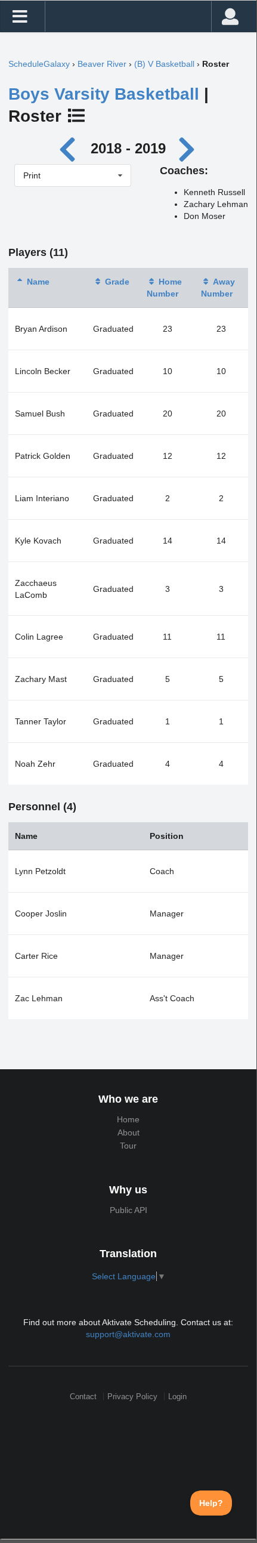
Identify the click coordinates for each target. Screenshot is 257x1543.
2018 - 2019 (128, 148)
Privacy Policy (132, 1396)
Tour (128, 1145)
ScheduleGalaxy (39, 64)
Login (177, 1396)
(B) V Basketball (164, 64)
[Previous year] (71, 148)
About (128, 1132)
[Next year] (188, 148)
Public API (128, 1210)
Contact (83, 1396)
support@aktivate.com (128, 1334)
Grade (117, 281)
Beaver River (102, 64)
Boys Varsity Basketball (103, 94)
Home (128, 1119)
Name (38, 281)
